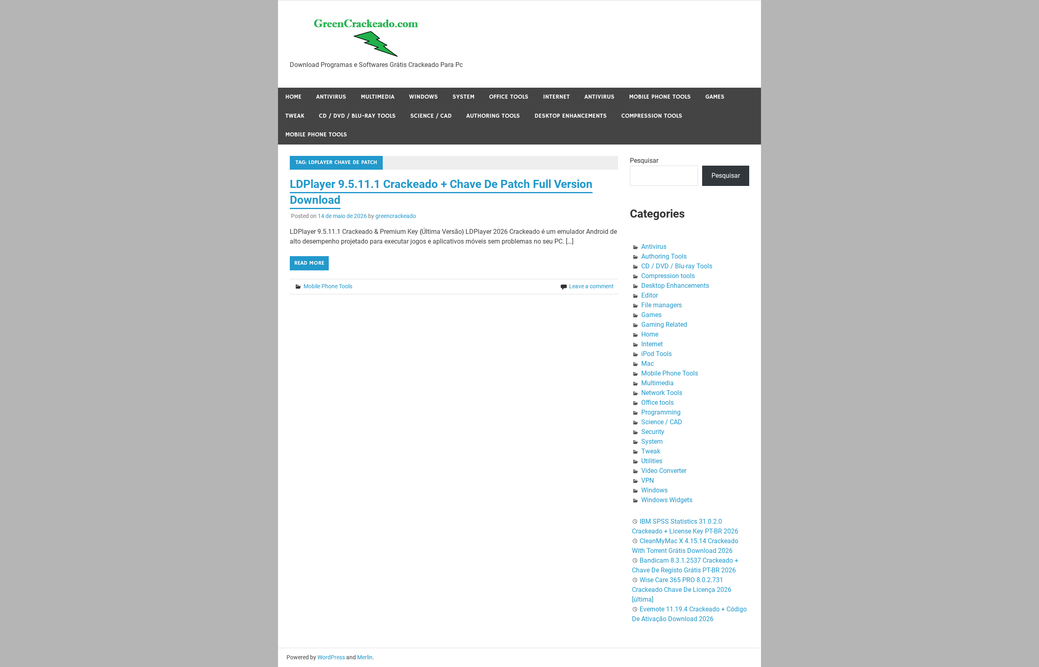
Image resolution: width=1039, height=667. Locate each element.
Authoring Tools (493, 116)
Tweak (294, 116)
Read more (309, 263)
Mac (647, 363)
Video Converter (663, 471)
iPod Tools (656, 354)
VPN (647, 480)
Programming (661, 412)
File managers (661, 305)
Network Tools (661, 393)
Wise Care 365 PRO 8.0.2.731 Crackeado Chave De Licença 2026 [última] (681, 589)
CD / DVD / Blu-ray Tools (357, 116)
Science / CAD (431, 116)
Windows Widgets (666, 500)
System (463, 97)
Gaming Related (664, 324)
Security (652, 432)
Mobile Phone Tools (660, 97)
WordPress (331, 657)
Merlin (365, 657)
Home (293, 97)
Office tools (508, 97)
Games (714, 97)
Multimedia (377, 97)
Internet (556, 97)
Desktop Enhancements (571, 116)
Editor (649, 295)
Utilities (651, 461)
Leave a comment (591, 286)
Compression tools (651, 116)
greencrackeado (395, 216)
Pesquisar (644, 160)
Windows (423, 97)
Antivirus (331, 97)
